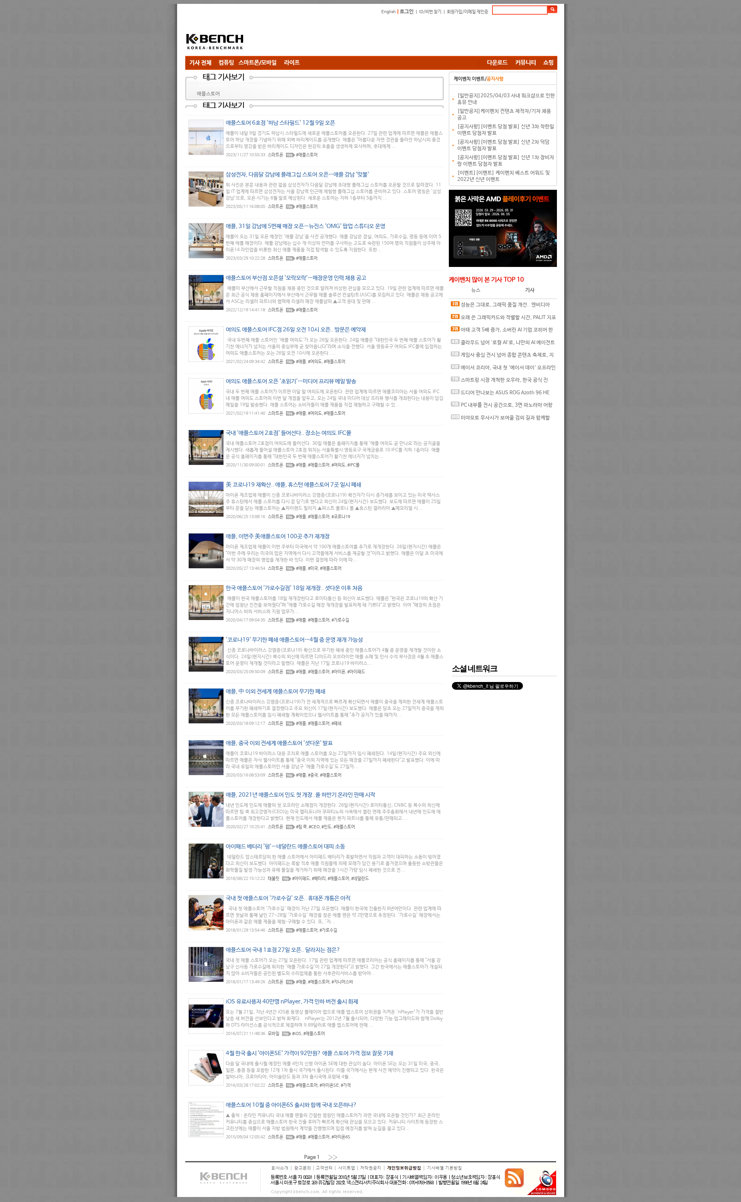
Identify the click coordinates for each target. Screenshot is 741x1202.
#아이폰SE (329, 1085)
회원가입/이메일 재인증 (467, 12)
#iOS (296, 1033)
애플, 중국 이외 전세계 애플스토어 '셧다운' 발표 (279, 743)
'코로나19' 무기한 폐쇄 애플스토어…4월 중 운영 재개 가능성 (294, 639)
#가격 (346, 1085)
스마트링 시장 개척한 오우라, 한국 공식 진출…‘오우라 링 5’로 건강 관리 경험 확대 (499, 382)
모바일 (273, 1033)
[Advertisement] (416, 36)
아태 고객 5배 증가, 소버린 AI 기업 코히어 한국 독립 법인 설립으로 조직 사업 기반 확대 (502, 332)
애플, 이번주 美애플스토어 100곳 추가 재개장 (278, 536)
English (388, 12)
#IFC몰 (353, 465)
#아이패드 (356, 672)
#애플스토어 (307, 155)
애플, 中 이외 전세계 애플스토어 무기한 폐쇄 (275, 691)
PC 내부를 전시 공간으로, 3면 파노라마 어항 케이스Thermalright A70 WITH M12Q (502, 407)
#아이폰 (338, 672)
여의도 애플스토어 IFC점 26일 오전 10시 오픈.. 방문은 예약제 (296, 329)
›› (333, 1157)
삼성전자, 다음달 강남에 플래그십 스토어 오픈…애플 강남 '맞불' (297, 174)
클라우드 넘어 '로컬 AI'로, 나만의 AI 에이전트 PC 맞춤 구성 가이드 (503, 344)
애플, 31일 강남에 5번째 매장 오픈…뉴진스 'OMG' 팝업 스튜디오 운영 (305, 226)
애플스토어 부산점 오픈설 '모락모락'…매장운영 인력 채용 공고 (296, 278)
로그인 (407, 12)
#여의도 (315, 362)
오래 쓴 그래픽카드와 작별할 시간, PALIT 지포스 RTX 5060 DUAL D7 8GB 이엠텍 (503, 319)
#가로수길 (340, 620)
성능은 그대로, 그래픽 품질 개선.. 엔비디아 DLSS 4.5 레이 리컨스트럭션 (500, 307)
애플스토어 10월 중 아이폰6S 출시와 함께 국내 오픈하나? (291, 1105)
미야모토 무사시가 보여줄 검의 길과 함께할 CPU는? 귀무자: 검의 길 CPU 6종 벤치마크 (500, 420)
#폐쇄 (337, 723)
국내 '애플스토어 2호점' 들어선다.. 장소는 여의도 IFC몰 (288, 433)
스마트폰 (275, 155)
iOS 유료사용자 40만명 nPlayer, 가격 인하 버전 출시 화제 (292, 1001)
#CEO (314, 827)
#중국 (313, 775)
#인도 (326, 827)
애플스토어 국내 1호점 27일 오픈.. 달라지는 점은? (283, 950)
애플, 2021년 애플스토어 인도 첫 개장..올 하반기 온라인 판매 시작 (300, 795)
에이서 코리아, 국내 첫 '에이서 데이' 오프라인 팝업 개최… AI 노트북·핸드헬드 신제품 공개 (503, 370)
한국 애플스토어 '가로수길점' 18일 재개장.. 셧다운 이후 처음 (294, 588)
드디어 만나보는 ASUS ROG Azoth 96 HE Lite (500, 395)
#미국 (313, 568)
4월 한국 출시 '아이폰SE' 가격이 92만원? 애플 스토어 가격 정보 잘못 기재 (309, 1053)
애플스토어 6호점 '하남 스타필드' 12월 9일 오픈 (280, 123)
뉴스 (475, 290)
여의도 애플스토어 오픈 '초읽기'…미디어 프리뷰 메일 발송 (291, 381)
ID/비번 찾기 (430, 12)
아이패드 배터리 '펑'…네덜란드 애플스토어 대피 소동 (285, 846)
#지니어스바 (342, 982)
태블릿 (273, 878)
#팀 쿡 (301, 827)
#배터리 (319, 878)
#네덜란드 (360, 878)
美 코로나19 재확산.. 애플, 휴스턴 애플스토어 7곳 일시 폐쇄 (293, 484)
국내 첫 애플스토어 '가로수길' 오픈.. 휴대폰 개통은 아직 (288, 898)
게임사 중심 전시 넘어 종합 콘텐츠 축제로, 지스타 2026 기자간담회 (502, 357)
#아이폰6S (341, 1137)
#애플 (301, 362)
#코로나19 (341, 517)
